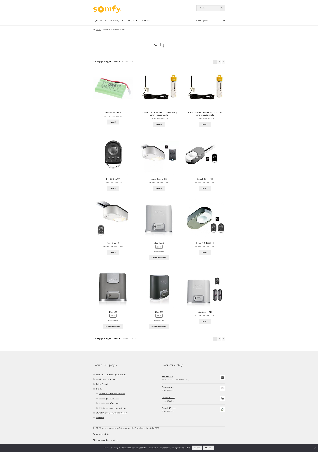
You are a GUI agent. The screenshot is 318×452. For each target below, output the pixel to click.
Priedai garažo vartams (109, 398)
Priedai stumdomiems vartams (112, 408)
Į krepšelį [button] (113, 122)
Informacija (115, 20)
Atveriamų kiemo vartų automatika (111, 374)
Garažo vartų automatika (107, 379)
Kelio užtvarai (102, 384)
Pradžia (98, 30)
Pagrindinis (97, 20)
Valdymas (100, 417)
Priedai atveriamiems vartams (112, 393)
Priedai (99, 389)
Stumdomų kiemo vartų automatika (111, 412)
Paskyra (131, 20)
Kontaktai (146, 20)
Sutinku (197, 448)
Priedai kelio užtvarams (109, 403)
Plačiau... (208, 448)
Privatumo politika (101, 434)
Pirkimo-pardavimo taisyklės (105, 440)
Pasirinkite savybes (158, 257)
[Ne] (315, 448)
